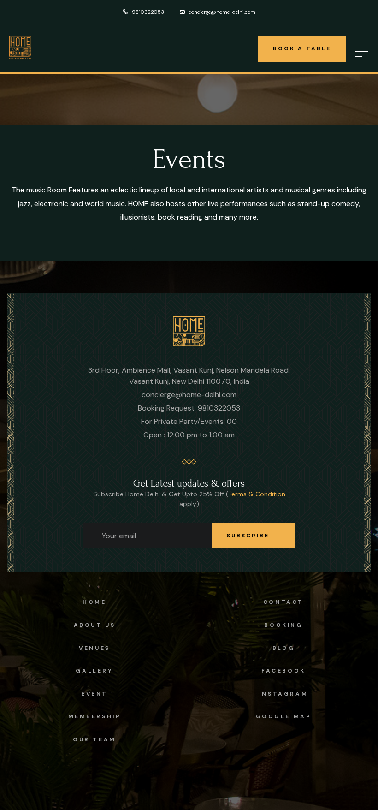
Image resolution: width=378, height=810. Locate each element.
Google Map (284, 716)
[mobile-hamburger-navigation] (362, 54)
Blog (283, 648)
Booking (283, 625)
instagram (283, 693)
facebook (283, 670)
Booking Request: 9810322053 (189, 408)
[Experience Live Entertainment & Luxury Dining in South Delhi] (189, 331)
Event (94, 693)
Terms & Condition (256, 494)
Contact (283, 602)
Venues (94, 648)
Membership (94, 716)
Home (94, 602)
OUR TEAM (94, 739)
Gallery (94, 670)
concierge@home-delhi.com (221, 12)
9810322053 (147, 12)
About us (95, 625)
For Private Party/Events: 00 (189, 421)
